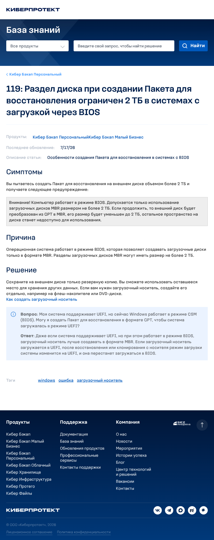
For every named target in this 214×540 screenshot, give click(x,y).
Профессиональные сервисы (79, 458)
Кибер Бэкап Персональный (35, 75)
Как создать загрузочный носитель (41, 300)
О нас (121, 434)
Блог (120, 463)
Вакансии (125, 482)
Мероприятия (129, 449)
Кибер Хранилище (23, 472)
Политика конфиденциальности (84, 532)
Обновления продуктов (82, 449)
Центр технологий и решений (133, 472)
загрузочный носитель (100, 381)
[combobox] (37, 45)
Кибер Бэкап (18, 434)
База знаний (72, 441)
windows (46, 381)
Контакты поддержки (80, 468)
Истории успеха (131, 456)
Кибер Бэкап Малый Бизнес (116, 137)
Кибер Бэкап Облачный (28, 465)
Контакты (125, 489)
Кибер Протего (20, 487)
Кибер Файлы (19, 494)
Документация (74, 434)
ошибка (65, 381)
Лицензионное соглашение (29, 532)
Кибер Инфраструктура (28, 480)
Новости (124, 441)
